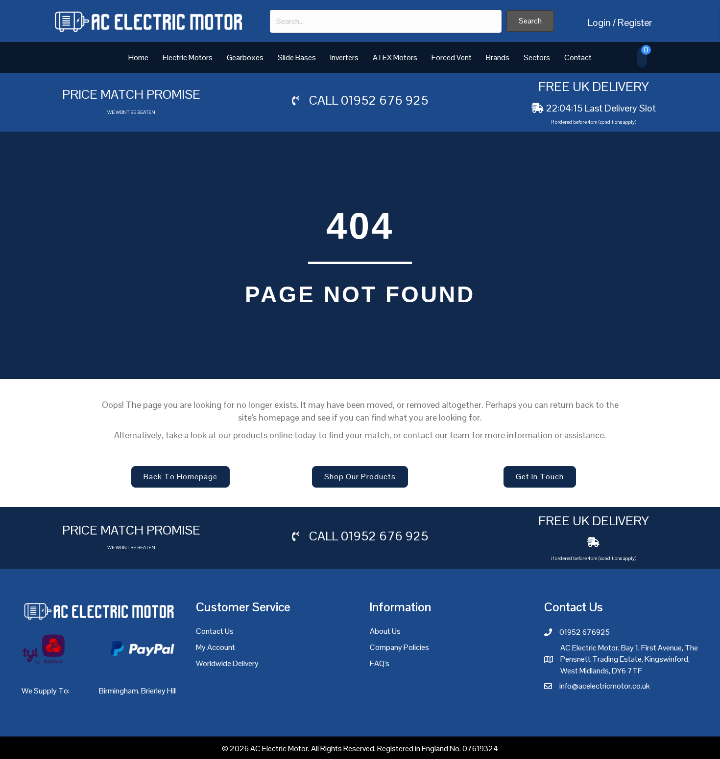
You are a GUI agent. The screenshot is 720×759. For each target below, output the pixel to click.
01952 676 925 (384, 100)
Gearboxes (245, 57)
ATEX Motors (395, 57)
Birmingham (118, 691)
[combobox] (386, 21)
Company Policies (399, 647)
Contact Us (215, 631)
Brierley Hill (159, 691)
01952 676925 (584, 632)
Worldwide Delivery (227, 663)
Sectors (537, 57)
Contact (578, 57)
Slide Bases (297, 57)
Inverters (344, 57)
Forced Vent (452, 57)
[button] (530, 21)
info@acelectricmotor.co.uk (604, 686)
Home (138, 57)
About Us (385, 631)
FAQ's (379, 663)
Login (599, 22)
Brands (497, 57)
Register (635, 22)
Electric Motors (188, 57)
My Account (215, 647)
